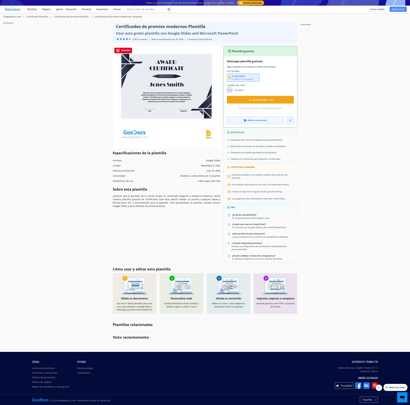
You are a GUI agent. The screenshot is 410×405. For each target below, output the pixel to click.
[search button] (169, 9)
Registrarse (398, 9)
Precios (117, 9)
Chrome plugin (85, 368)
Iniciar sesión (377, 9)
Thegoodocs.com (12, 16)
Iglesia (59, 9)
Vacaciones (102, 9)
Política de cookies (42, 382)
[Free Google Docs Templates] (12, 9)
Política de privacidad (43, 377)
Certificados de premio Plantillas (71, 16)
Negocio (46, 9)
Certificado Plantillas (38, 16)
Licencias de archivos (43, 368)
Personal (86, 9)
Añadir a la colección (257, 120)
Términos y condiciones (44, 372)
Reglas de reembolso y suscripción (50, 386)
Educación (71, 9)
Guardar (125, 50)
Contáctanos (83, 372)
